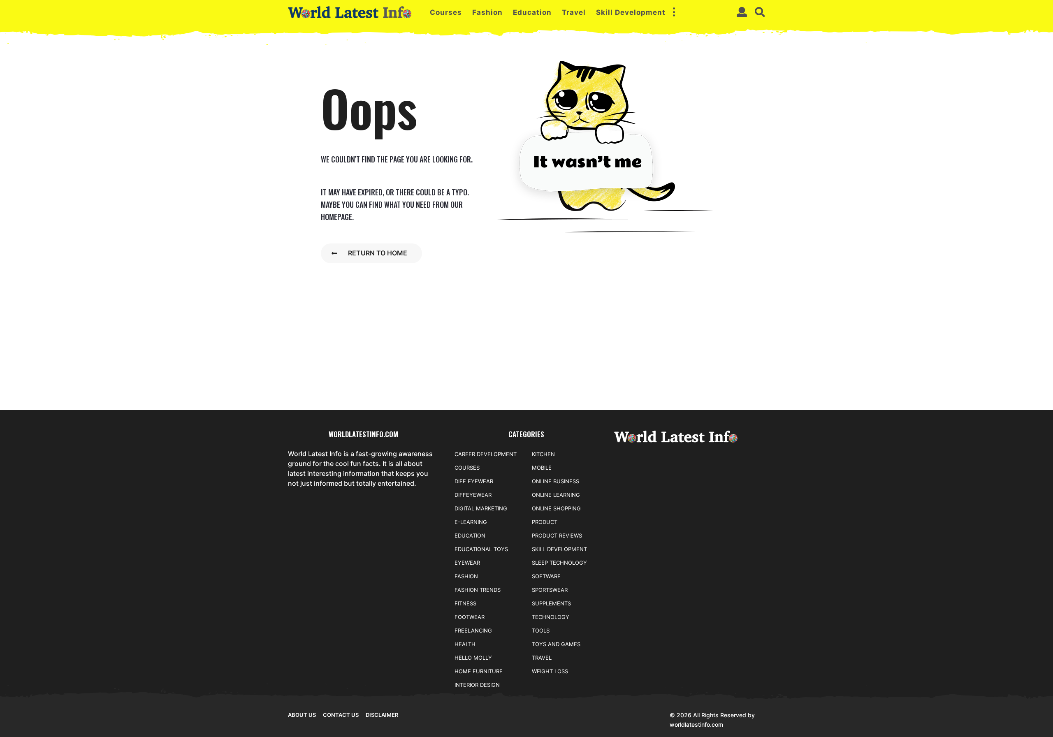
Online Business (555, 481)
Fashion (487, 12)
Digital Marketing (481, 508)
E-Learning (471, 522)
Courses (446, 12)
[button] (674, 12)
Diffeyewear (473, 494)
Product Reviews (557, 535)
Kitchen (543, 454)
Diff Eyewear (474, 481)
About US (302, 715)
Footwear (470, 617)
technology (550, 617)
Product (544, 522)
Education (532, 12)
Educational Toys (481, 549)
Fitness (465, 603)
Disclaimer (382, 715)
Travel (574, 12)
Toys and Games (556, 644)
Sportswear (550, 589)
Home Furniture (479, 671)
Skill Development (631, 12)
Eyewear (467, 562)
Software (546, 576)
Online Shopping (556, 508)
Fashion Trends (478, 589)
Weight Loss (550, 671)
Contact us (341, 715)
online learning (556, 494)
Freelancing (473, 630)
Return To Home (377, 253)
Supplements (551, 603)
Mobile (542, 467)
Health (465, 644)
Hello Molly (473, 657)
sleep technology (559, 562)
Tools (541, 630)
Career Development (486, 454)
